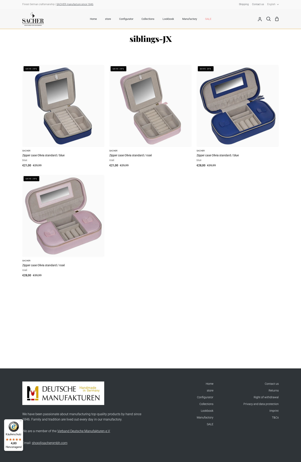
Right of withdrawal (266, 397)
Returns (274, 390)
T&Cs (275, 417)
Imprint (274, 411)
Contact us (272, 384)
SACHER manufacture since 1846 (75, 4)
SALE (210, 424)
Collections (206, 404)
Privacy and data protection (261, 404)
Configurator (205, 397)
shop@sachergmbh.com (49, 443)
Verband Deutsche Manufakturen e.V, (83, 431)
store (210, 390)
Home (209, 384)
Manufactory (205, 417)
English (271, 4)
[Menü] (20, 421)
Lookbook (207, 411)
